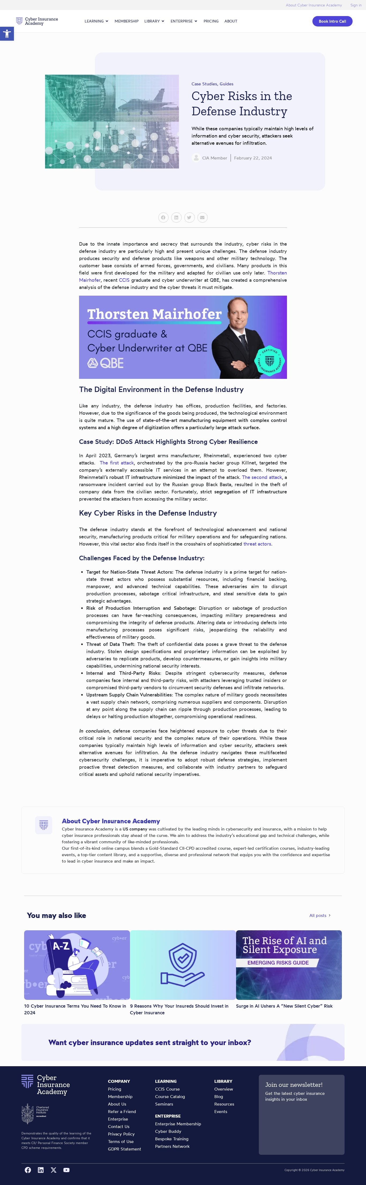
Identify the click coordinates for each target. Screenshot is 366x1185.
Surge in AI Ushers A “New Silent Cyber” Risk (284, 1006)
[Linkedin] (40, 1170)
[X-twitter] (53, 1170)
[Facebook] (27, 1170)
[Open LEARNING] (107, 21)
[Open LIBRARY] (163, 21)
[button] (163, 217)
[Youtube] (66, 1170)
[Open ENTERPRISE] (196, 21)
